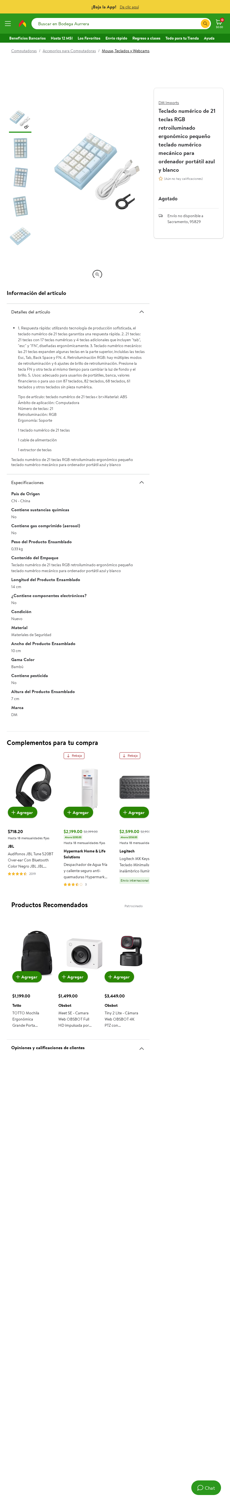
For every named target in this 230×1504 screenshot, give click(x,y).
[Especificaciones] (141, 482)
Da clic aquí (129, 7)
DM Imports (168, 103)
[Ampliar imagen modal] (97, 274)
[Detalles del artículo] (141, 311)
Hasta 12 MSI (62, 38)
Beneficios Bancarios (27, 38)
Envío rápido (116, 38)
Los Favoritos (89, 38)
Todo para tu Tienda (182, 38)
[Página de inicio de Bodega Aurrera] (22, 23)
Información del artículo (36, 293)
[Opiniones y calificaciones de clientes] (141, 1046)
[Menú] (8, 23)
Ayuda (209, 38)
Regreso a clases (146, 38)
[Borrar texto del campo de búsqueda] (196, 23)
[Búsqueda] (205, 23)
